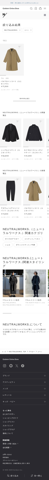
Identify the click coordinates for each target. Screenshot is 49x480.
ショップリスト (9, 422)
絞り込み (14, 475)
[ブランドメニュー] (45, 15)
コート (26, 30)
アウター (32, 351)
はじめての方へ (9, 414)
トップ (4, 351)
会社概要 (6, 447)
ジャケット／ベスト (32, 239)
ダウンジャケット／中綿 (25, 245)
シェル (7, 245)
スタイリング (8, 425)
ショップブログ (9, 429)
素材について (8, 433)
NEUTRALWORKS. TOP (17, 351)
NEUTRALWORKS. (11, 30)
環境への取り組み (10, 444)
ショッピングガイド (10, 418)
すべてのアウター (12, 239)
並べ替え (38, 475)
